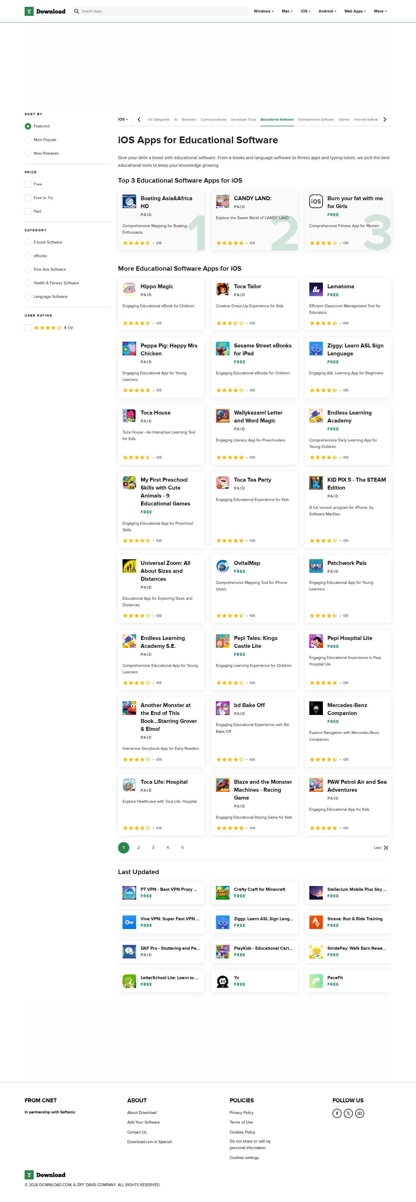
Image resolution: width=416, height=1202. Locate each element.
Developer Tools (243, 119)
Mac (286, 11)
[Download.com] (45, 11)
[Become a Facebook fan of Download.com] (337, 1113)
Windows (262, 11)
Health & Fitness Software (56, 283)
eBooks (40, 255)
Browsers (189, 119)
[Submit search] (76, 11)
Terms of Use (241, 1122)
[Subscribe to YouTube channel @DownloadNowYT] (359, 1113)
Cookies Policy (242, 1132)
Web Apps (353, 11)
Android (326, 11)
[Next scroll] (384, 119)
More (378, 11)
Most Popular (45, 139)
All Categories (159, 119)
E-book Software (48, 242)
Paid (37, 211)
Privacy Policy (242, 1112)
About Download (141, 1112)
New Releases (46, 153)
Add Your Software (143, 1122)
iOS (304, 11)
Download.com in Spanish (149, 1141)
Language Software (50, 296)
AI (175, 119)
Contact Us (137, 1132)
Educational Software (277, 120)
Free (38, 184)
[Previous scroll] (139, 119)
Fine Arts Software (50, 269)
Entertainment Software (316, 119)
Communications (214, 119)
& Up (68, 327)
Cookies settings (244, 1157)
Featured (42, 126)
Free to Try (43, 197)
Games (344, 119)
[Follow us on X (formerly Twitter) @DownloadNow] (348, 1113)
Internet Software (367, 119)
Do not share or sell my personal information (250, 1144)
